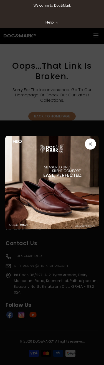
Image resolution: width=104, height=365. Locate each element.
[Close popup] (90, 144)
